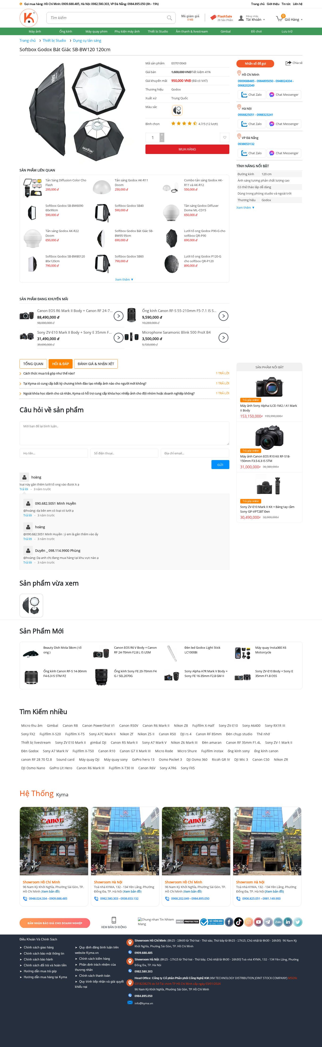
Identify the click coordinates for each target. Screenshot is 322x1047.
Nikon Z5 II (146, 734)
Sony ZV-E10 (228, 725)
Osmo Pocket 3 (170, 759)
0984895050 (265, 81)
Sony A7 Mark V (154, 742)
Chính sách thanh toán (94, 975)
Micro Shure (187, 751)
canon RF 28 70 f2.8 (36, 759)
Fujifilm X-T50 (83, 751)
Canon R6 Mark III (90, 768)
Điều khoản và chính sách (38, 939)
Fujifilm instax (212, 751)
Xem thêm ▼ (124, 279)
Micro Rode (164, 751)
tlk (169, 18)
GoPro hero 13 (143, 759)
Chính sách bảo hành (38, 959)
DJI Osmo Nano (33, 768)
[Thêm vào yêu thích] (224, 137)
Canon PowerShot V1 (98, 725)
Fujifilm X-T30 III (121, 768)
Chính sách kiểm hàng (94, 958)
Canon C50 (260, 759)
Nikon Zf (126, 734)
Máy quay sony (116, 759)
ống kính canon (266, 751)
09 (136, 996)
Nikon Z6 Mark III (184, 742)
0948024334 (284, 81)
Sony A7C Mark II (102, 734)
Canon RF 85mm (209, 734)
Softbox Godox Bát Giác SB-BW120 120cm (65, 49)
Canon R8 (70, 725)
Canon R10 (106, 751)
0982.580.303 (144, 971)
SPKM (28, 315)
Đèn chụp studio (239, 734)
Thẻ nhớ (263, 734)
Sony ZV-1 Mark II (278, 742)
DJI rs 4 (185, 734)
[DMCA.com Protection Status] (187, 923)
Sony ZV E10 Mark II (70, 742)
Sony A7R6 (168, 768)
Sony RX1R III (275, 725)
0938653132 (246, 144)
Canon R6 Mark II (156, 725)
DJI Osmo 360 (196, 759)
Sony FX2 (28, 734)
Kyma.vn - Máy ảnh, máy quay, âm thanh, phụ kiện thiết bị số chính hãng (29, 18)
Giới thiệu (273, 4)
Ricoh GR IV (221, 759)
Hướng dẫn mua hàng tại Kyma (45, 977)
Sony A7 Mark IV (55, 751)
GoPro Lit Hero (61, 768)
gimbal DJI (98, 742)
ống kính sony (239, 751)
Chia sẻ (297, 63)
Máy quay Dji (89, 759)
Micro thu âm (31, 725)
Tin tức (286, 4)
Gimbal (52, 725)
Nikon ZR (281, 759)
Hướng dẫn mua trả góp (40, 971)
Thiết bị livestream (36, 742)
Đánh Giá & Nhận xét (96, 363)
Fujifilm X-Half (203, 725)
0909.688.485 (144, 953)
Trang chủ (257, 4)
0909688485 (246, 81)
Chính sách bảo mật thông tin (44, 953)
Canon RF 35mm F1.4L (243, 742)
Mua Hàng (187, 149)
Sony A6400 (251, 725)
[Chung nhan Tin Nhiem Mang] (156, 923)
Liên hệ (297, 4)
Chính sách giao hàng (39, 947)
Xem (118, 316)
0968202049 (246, 85)
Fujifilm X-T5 (75, 734)
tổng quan (33, 363)
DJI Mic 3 (241, 759)
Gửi (220, 465)
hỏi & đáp (60, 363)
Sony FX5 (188, 768)
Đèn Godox (29, 751)
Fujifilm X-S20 (50, 734)
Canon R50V (128, 725)
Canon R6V (146, 768)
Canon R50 (167, 734)
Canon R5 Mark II (124, 742)
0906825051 (246, 114)
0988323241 (265, 114)
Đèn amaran (212, 742)
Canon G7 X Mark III (135, 751)
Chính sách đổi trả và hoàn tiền (45, 965)
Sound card (65, 759)
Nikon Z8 (181, 725)
